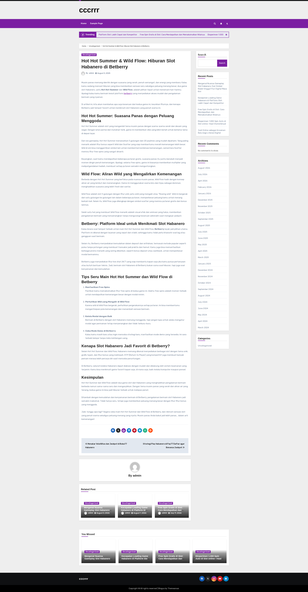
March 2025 (203, 257)
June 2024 (203, 308)
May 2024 (202, 315)
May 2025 (202, 244)
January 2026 (204, 193)
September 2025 (205, 219)
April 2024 (203, 321)
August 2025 (204, 225)
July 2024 (202, 302)
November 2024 (205, 276)
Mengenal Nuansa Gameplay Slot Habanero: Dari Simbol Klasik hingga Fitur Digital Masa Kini (97, 560)
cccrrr (89, 10)
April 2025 (202, 251)
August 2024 (204, 295)
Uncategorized (89, 55)
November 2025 (205, 206)
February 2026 (205, 187)
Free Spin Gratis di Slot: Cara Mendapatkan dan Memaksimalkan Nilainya (170, 510)
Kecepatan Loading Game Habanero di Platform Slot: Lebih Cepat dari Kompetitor (211, 100)
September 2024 (205, 289)
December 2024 (205, 270)
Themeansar (173, 588)
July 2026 (202, 174)
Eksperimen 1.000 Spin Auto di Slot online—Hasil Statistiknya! (209, 559)
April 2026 (203, 181)
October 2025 (204, 213)
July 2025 (202, 232)
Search (202, 55)
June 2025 (203, 238)
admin (91, 73)
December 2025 (205, 200)
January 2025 (204, 264)
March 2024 (203, 327)
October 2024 (204, 283)
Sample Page (96, 23)
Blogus (161, 588)
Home (84, 23)
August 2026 (204, 168)
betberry (128, 93)
